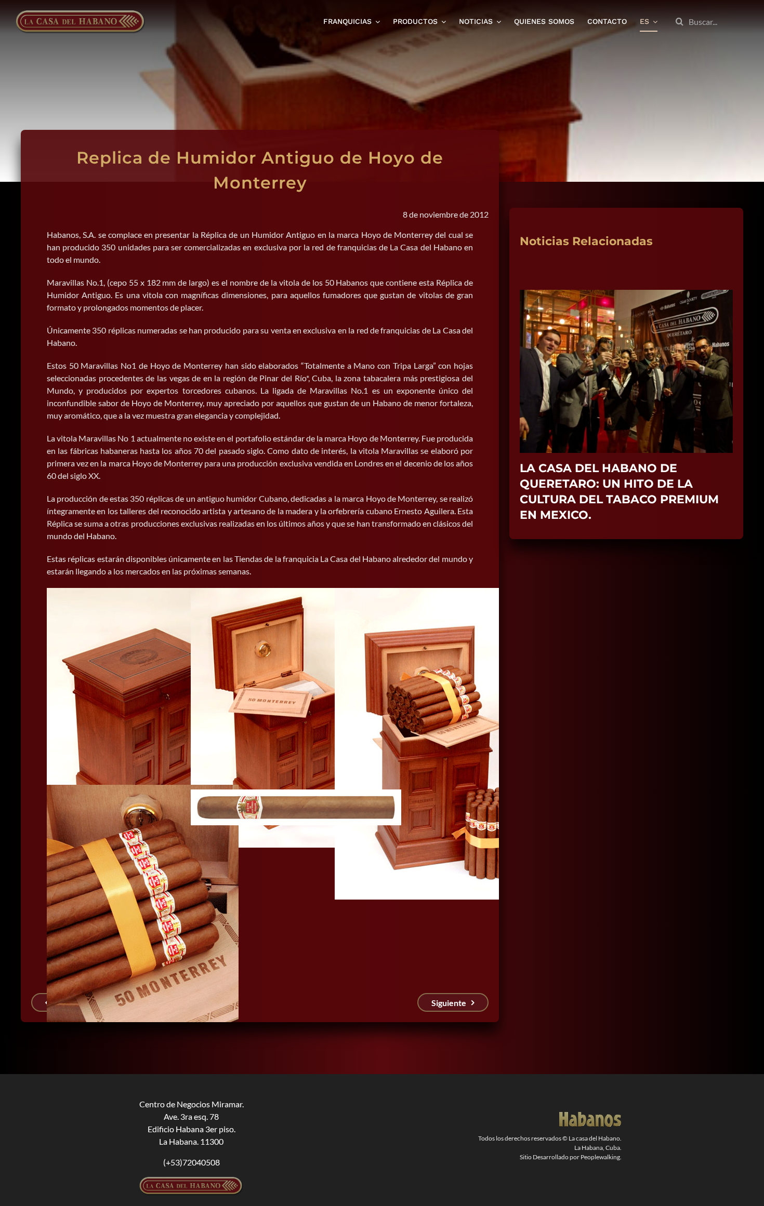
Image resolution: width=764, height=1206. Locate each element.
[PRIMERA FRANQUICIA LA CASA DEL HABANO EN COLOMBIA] (626, 295)
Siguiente (448, 1003)
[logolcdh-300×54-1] (191, 1181)
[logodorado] (590, 1116)
